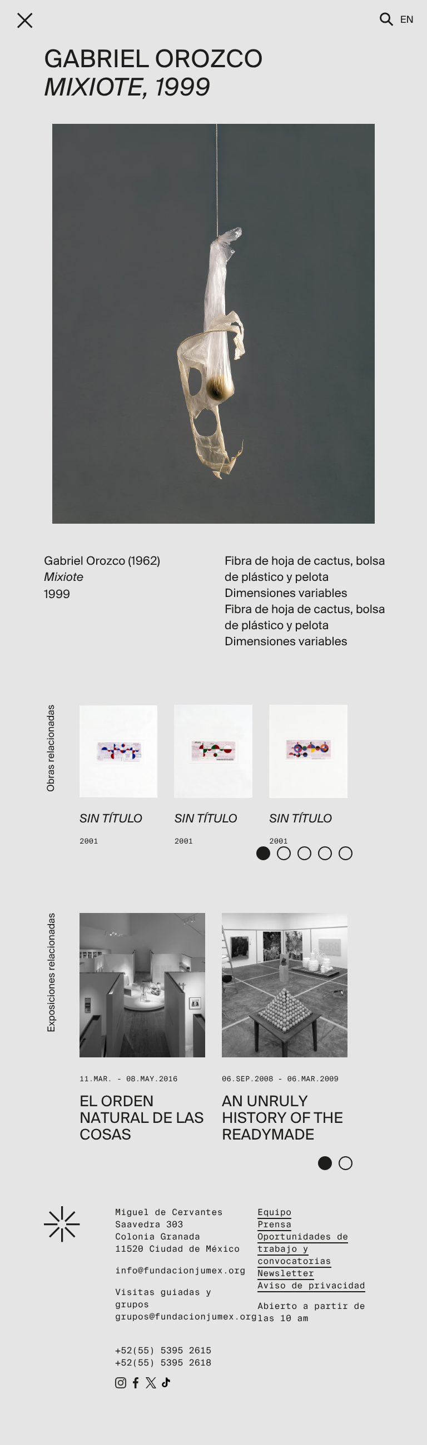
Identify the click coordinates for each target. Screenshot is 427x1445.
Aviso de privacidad (311, 1285)
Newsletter (285, 1273)
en (407, 19)
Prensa (274, 1224)
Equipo (274, 1212)
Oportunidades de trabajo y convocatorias (302, 1249)
